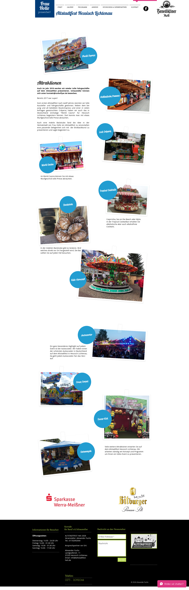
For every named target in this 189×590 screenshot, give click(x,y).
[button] (89, 56)
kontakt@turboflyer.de (57, 93)
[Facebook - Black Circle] (145, 8)
